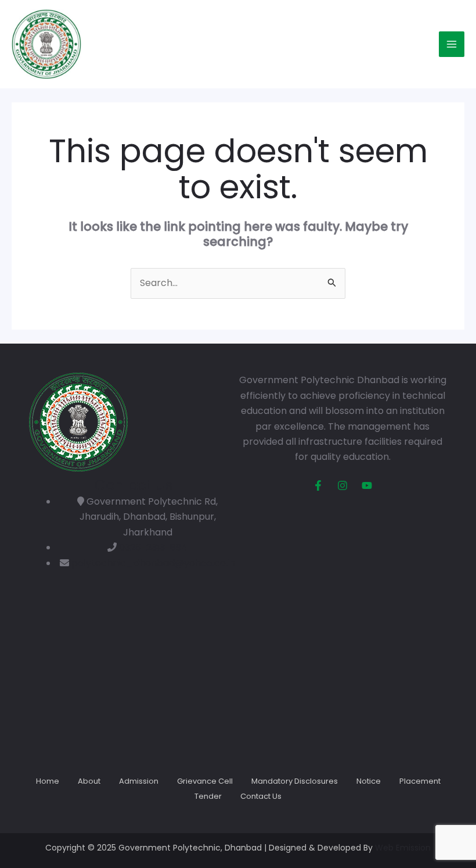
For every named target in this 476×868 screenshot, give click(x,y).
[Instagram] (342, 485)
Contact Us (261, 796)
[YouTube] (367, 485)
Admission (138, 781)
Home (47, 781)
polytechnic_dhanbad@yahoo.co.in (153, 563)
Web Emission (403, 847)
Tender (208, 796)
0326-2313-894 (153, 547)
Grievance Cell (205, 781)
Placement (420, 781)
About (89, 781)
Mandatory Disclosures (294, 781)
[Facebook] (318, 485)
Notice (368, 781)
